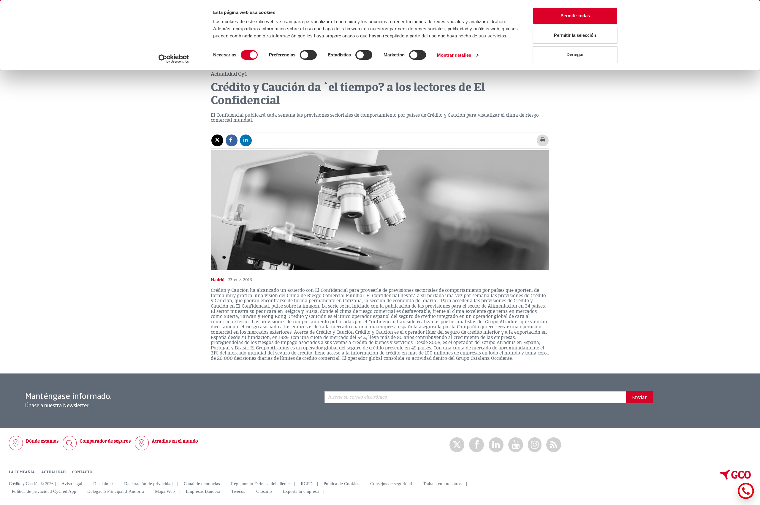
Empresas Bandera (203, 491)
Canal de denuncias (202, 483)
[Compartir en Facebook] (231, 140)
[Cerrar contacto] (728, 498)
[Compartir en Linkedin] (245, 140)
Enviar (639, 397)
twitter (457, 444)
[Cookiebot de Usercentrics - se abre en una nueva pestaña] (174, 58)
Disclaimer (103, 483)
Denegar (575, 54)
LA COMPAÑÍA (22, 472)
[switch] (308, 55)
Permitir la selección (575, 35)
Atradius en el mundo (175, 441)
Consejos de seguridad (391, 483)
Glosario (264, 491)
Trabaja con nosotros (442, 483)
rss (553, 445)
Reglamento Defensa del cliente (260, 483)
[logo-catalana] (735, 478)
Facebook (476, 445)
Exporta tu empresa (301, 491)
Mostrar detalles (454, 55)
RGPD (307, 483)
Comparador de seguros (105, 441)
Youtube (515, 445)
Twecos (238, 491)
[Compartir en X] (217, 140)
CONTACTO (82, 472)
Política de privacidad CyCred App (44, 491)
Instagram (534, 444)
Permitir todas (575, 15)
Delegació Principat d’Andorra (115, 491)
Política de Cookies (341, 483)
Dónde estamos (42, 441)
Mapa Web (165, 491)
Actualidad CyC (229, 74)
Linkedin (496, 445)
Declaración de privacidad (148, 483)
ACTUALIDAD (53, 472)
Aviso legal (71, 483)
